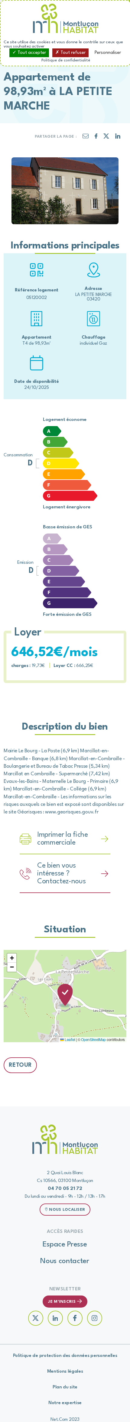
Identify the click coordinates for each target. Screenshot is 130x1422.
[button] (65, 996)
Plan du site (65, 1387)
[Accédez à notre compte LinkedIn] (55, 1318)
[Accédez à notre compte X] (35, 1318)
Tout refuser (72, 53)
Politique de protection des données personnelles (65, 1356)
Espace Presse (65, 1244)
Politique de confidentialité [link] (65, 60)
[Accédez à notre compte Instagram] (94, 1318)
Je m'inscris (61, 1302)
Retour (20, 1065)
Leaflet (69, 1039)
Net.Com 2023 (64, 1419)
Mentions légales (65, 1371)
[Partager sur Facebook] (96, 137)
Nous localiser (67, 1210)
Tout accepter (31, 53)
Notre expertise (65, 1403)
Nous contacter (64, 1261)
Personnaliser (108, 53)
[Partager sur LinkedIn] (117, 137)
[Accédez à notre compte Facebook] (75, 1318)
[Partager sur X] (106, 137)
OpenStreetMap (93, 1039)
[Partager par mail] (86, 137)
